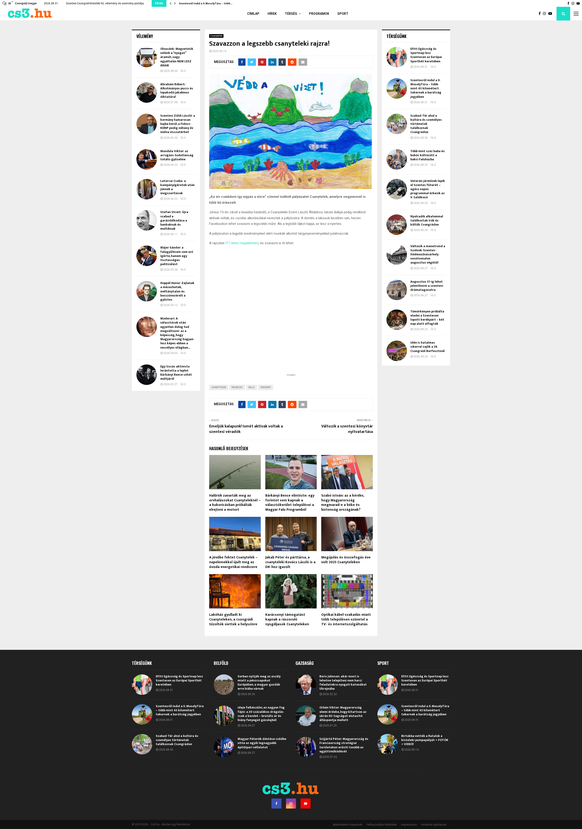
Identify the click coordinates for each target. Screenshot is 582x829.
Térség (291, 13)
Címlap (253, 13)
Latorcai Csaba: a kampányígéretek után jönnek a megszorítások (177, 187)
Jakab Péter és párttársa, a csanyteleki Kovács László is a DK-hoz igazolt (290, 562)
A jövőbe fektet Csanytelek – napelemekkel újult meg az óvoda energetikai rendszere (233, 562)
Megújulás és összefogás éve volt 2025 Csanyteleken (346, 559)
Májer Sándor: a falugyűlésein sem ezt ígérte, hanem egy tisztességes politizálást (176, 256)
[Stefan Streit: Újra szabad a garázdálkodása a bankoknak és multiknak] (146, 220)
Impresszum (409, 824)
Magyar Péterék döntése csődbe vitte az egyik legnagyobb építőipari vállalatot (262, 743)
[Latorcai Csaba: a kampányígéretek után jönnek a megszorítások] (146, 189)
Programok (319, 13)
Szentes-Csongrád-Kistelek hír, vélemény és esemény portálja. (105, 3)
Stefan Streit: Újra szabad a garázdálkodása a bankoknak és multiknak (174, 220)
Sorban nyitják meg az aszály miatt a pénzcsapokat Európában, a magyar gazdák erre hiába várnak (259, 682)
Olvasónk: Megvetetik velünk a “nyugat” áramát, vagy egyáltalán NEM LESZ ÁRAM (176, 57)
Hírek (272, 13)
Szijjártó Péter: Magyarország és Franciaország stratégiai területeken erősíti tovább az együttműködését (343, 745)
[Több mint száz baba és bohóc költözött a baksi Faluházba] (396, 159)
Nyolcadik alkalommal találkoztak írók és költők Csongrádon (426, 220)
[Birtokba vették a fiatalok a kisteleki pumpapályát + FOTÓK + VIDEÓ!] (387, 744)
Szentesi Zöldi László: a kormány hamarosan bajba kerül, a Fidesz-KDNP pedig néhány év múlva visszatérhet (177, 124)
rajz (251, 387)
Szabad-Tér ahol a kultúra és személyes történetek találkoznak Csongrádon (426, 124)
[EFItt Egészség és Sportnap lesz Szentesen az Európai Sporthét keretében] (396, 57)
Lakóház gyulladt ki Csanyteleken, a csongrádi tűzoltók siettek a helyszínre (233, 619)
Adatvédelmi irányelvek (347, 824)
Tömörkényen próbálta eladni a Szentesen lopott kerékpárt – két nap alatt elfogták (427, 318)
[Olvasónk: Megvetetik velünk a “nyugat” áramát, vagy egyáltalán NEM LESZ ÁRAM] (146, 57)
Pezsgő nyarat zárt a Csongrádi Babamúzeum (209, 3)
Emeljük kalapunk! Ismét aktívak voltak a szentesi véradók (246, 429)
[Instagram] (545, 13)
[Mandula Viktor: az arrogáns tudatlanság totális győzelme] (146, 159)
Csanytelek (216, 36)
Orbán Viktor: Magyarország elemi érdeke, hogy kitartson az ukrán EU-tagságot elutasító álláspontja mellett (342, 714)
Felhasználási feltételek (381, 824)
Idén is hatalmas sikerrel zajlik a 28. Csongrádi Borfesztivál (427, 346)
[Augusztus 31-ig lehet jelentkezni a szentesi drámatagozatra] (396, 290)
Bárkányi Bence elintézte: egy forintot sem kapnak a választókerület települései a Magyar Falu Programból (289, 502)
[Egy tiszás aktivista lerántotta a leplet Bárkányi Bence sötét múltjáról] (146, 374)
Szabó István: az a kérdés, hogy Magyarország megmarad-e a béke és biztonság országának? (342, 502)
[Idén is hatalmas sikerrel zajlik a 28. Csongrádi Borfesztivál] (396, 351)
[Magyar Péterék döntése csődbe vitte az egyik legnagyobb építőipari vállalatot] (224, 747)
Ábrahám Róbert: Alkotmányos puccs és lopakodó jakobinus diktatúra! (176, 90)
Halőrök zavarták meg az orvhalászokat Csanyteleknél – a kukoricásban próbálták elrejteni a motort (235, 502)
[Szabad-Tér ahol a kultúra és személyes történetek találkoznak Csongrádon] (396, 124)
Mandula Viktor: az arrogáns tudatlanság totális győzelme (176, 155)
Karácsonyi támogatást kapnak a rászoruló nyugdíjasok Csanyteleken (287, 619)
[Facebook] (541, 13)
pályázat (237, 387)
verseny (265, 387)
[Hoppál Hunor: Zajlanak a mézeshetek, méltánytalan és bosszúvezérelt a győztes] (146, 291)
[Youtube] (551, 13)
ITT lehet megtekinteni (241, 243)
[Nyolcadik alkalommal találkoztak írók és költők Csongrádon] (396, 224)
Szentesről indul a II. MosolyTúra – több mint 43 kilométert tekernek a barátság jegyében (425, 88)
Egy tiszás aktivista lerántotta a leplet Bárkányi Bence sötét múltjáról (176, 373)
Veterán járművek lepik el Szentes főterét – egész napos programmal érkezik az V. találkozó (427, 189)
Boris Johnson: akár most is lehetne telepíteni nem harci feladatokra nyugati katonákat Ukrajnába (343, 682)
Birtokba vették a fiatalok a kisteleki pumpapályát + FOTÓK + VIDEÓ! (424, 740)
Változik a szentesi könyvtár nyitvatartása (347, 429)
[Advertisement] (291, 343)
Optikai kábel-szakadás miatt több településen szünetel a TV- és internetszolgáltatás (346, 619)
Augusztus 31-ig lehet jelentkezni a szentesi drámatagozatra (426, 285)
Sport (342, 13)
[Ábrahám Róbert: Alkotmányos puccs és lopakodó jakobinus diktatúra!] (146, 92)
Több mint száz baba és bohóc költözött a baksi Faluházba (427, 155)
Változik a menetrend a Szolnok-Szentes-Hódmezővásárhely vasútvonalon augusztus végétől (427, 254)
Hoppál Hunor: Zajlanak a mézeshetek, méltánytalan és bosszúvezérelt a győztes (177, 291)
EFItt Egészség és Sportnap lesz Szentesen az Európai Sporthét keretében (426, 55)
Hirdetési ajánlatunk (434, 824)
